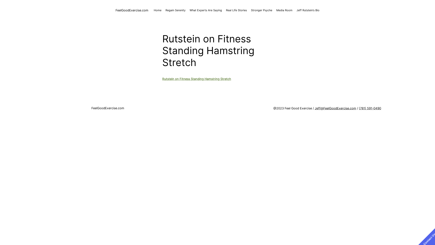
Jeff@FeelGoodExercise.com (335, 108)
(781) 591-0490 (370, 108)
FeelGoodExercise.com (132, 10)
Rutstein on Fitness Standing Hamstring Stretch (196, 79)
